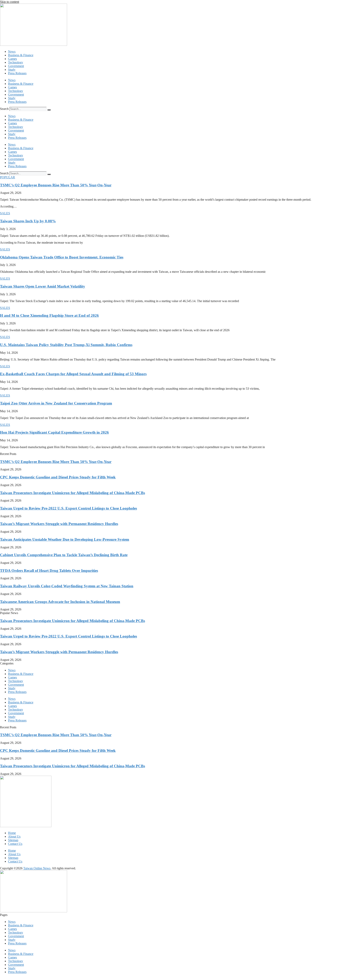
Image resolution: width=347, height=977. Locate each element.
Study (11, 69)
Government (16, 66)
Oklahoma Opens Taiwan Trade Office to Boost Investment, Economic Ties (61, 257)
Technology (15, 62)
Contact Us (15, 843)
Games (12, 58)
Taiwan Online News (36, 868)
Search (4, 108)
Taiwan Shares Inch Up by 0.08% (28, 221)
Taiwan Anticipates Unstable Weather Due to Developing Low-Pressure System (64, 539)
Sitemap (13, 840)
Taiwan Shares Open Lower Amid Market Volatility (42, 286)
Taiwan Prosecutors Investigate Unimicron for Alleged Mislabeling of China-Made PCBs (72, 493)
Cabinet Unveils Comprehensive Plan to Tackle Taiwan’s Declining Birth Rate (64, 555)
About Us (14, 836)
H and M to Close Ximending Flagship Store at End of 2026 (49, 315)
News (11, 51)
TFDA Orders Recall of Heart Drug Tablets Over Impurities (49, 570)
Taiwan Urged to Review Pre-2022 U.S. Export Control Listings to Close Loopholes (68, 508)
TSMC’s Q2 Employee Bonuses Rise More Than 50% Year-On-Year (55, 185)
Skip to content (9, 1)
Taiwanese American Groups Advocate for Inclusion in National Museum (60, 602)
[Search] (49, 109)
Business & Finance (20, 55)
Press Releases (17, 73)
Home (12, 833)
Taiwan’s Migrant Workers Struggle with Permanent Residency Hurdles (59, 524)
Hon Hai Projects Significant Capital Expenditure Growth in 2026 (54, 432)
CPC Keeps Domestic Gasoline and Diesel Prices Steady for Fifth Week (58, 477)
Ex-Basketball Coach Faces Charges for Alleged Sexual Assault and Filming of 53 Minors (73, 374)
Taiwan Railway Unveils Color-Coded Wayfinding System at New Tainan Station (66, 586)
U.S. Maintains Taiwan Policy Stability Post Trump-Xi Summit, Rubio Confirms (66, 345)
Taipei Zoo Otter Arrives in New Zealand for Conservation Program (56, 403)
